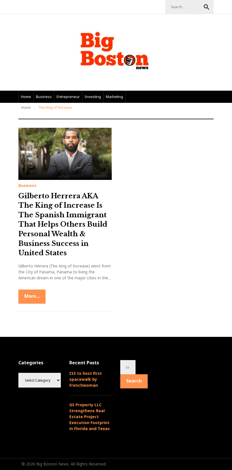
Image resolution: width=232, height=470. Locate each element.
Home (26, 96)
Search (206, 7)
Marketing (114, 96)
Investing (93, 96)
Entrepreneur (68, 96)
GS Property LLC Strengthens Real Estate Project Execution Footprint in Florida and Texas (89, 416)
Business (44, 96)
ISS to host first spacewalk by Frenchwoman (85, 379)
